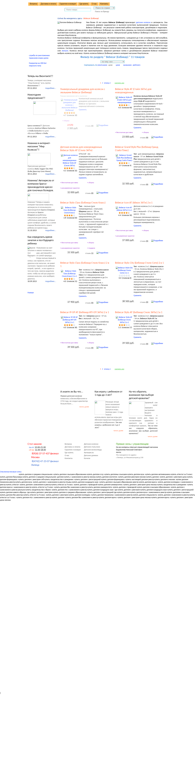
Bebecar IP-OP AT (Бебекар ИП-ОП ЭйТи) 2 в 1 (84, 312)
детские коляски (143, 22)
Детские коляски (38, 18)
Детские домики (38, 34)
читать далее (84, 407)
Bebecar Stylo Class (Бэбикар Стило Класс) (82, 202)
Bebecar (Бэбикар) (91, 18)
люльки (65, 51)
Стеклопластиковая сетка (10, 472)
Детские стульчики (39, 22)
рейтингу (136, 65)
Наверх (31, 293)
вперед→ (107, 83)
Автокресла (36, 30)
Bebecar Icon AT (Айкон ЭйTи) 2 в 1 (133, 202)
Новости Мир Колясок (42, 70)
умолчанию (102, 65)
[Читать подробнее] (44, 108)
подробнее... (50, 88)
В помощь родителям (41, 42)
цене (110, 65)
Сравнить (83, 110)
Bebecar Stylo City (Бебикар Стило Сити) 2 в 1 (139, 263)
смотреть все (119, 83)
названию (127, 65)
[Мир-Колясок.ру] (46, 7)
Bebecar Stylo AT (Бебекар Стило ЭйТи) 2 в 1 (138, 312)
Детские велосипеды (40, 26)
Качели (34, 38)
